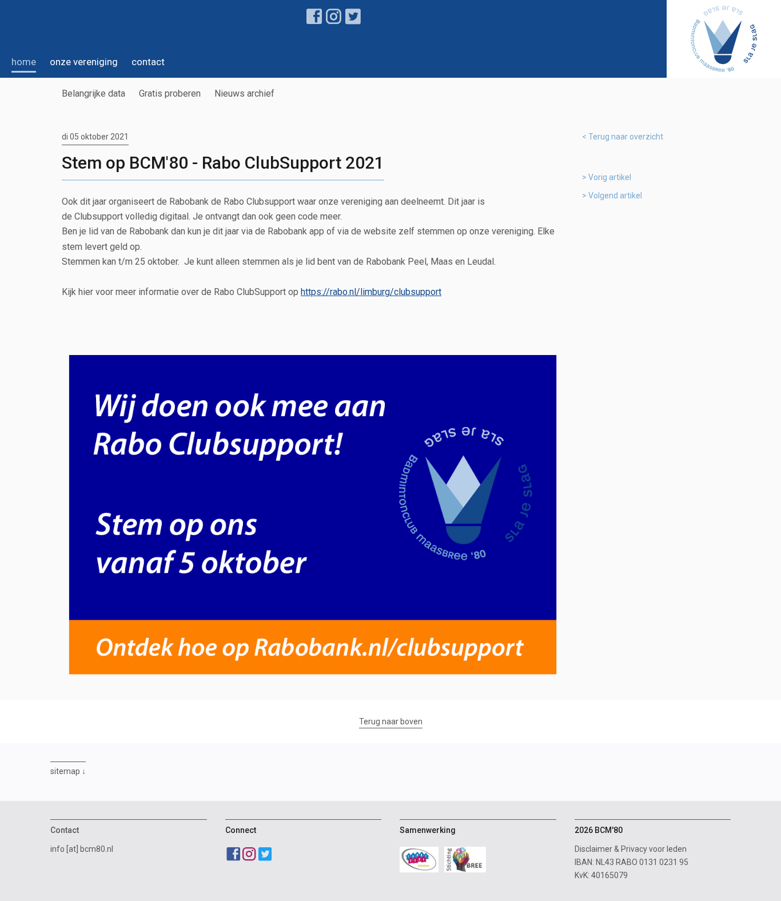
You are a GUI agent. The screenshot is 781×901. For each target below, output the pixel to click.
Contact (148, 61)
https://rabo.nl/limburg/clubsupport (371, 291)
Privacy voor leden (654, 849)
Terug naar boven (391, 721)
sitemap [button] (65, 771)
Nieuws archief (244, 93)
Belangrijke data (93, 93)
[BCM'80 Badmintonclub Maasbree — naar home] (724, 39)
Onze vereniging (84, 61)
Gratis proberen (170, 93)
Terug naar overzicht (625, 136)
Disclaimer (593, 849)
